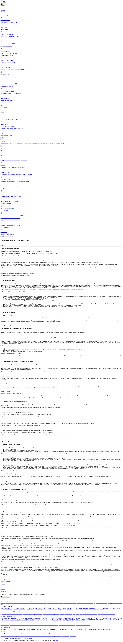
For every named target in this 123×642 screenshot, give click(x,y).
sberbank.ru (56, 640)
